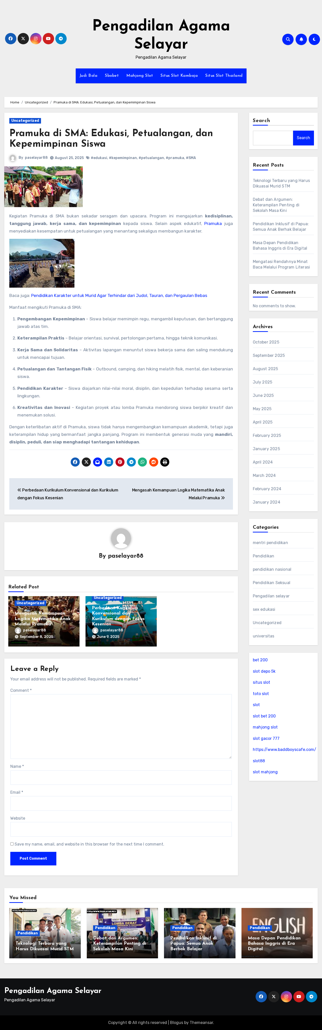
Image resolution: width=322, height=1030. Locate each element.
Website (17, 818)
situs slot (261, 682)
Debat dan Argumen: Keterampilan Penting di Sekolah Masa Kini (276, 205)
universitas (263, 636)
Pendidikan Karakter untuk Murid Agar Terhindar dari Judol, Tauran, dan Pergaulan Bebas (119, 295)
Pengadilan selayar (271, 596)
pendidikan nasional (272, 569)
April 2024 (263, 462)
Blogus (176, 1022)
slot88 (259, 760)
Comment (21, 690)
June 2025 (263, 395)
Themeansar (201, 1022)
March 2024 (264, 475)
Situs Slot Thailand (224, 76)
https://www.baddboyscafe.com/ (284, 749)
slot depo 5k (264, 671)
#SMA (191, 158)
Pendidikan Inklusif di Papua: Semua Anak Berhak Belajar (193, 943)
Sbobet (112, 76)
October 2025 (266, 342)
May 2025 (262, 408)
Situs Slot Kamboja (179, 76)
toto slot (261, 693)
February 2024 (267, 488)
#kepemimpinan (123, 158)
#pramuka (175, 158)
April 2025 (263, 422)
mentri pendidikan (270, 542)
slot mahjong (265, 772)
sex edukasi (264, 609)
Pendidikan (263, 556)
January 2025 (266, 448)
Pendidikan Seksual (272, 582)
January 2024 (266, 502)
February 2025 (267, 435)
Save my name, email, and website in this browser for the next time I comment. (89, 844)
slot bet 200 (264, 716)
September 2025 (269, 355)
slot (256, 704)
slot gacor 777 (266, 738)
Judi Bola (88, 76)
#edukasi (99, 158)
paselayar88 (36, 158)
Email (16, 792)
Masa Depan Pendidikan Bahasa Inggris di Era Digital (274, 943)
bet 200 (260, 660)
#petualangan (151, 158)
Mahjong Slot (139, 76)
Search (261, 120)
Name (17, 766)
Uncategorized (25, 121)
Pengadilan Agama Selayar (52, 991)
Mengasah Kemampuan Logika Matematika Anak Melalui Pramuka (43, 619)
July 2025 (262, 382)
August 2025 (265, 368)
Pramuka (213, 223)
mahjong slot (265, 727)
